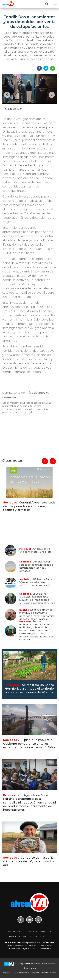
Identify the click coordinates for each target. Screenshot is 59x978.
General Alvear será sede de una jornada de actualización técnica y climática (36, 566)
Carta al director (39, 931)
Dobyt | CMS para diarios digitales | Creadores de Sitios (33, 972)
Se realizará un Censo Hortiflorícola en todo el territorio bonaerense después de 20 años (29, 688)
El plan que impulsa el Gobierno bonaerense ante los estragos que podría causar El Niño (29, 743)
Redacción (15, 931)
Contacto (43, 936)
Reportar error (20, 936)
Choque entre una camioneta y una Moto (35, 550)
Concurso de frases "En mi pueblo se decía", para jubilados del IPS (29, 861)
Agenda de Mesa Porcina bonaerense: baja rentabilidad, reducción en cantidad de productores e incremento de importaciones (29, 802)
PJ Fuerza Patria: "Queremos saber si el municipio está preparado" (27, 506)
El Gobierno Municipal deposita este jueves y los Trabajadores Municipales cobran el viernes (37, 598)
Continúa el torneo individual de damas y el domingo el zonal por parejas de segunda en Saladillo (36, 614)
